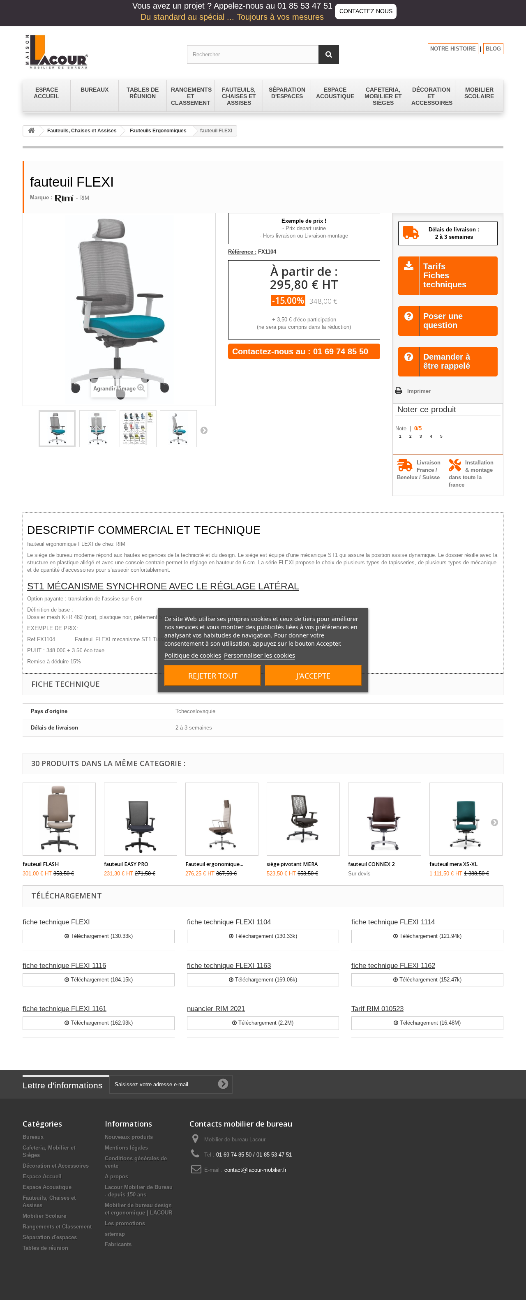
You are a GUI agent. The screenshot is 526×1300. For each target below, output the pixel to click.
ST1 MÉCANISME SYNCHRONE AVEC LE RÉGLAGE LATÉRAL (163, 586)
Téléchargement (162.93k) (101, 1023)
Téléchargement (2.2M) (265, 1023)
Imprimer (419, 391)
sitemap (115, 1234)
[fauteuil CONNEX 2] (384, 819)
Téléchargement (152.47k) (429, 980)
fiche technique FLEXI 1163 (229, 966)
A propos (116, 1176)
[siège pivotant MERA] (303, 819)
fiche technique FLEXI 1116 (64, 966)
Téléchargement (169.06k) (265, 980)
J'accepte (313, 675)
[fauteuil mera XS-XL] (466, 819)
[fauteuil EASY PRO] (140, 819)
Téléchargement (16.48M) (429, 1023)
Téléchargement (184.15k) (101, 980)
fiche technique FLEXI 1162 (393, 966)
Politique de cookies (192, 655)
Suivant (204, 430)
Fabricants (118, 1244)
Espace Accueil (42, 1176)
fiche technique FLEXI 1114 (393, 922)
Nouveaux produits (129, 1137)
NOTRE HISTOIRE (453, 49)
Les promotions (125, 1223)
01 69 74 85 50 (340, 351)
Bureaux (33, 1137)
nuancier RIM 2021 (216, 1009)
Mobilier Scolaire (44, 1216)
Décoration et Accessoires (56, 1166)
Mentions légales (126, 1148)
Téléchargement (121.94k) (429, 936)
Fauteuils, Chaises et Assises (82, 131)
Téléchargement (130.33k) (101, 936)
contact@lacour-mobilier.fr (255, 1170)
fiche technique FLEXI (56, 922)
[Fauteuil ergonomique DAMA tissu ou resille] (221, 819)
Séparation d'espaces (50, 1237)
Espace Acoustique (47, 1187)
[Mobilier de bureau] (99, 51)
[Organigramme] (138, 429)
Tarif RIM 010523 (377, 1009)
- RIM (81, 198)
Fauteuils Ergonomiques (158, 131)
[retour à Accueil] (31, 131)
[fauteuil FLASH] (59, 819)
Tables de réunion (45, 1248)
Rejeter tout (213, 675)
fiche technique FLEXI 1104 (229, 922)
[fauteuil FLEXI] (57, 429)
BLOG (493, 49)
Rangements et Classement (57, 1227)
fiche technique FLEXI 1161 (64, 1009)
